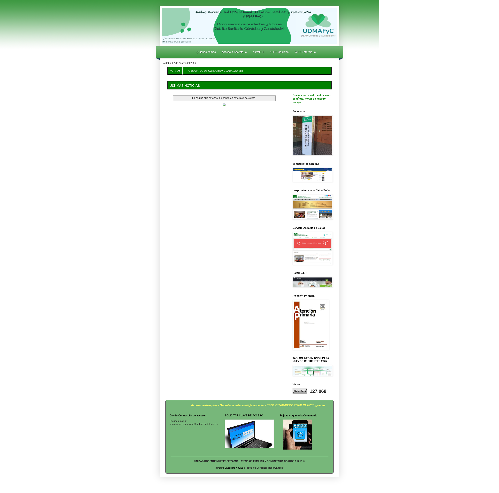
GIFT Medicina (279, 51)
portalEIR (258, 51)
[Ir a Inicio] (169, 52)
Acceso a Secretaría (234, 51)
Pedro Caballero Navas (230, 467)
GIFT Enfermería (305, 51)
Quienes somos (206, 51)
